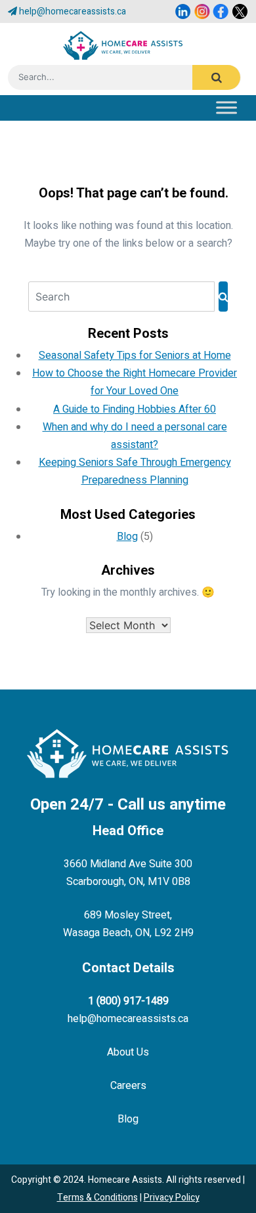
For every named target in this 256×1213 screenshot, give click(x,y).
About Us (128, 1052)
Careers (128, 1086)
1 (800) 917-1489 (128, 1001)
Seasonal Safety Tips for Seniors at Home (135, 355)
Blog (127, 537)
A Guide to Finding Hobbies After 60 (134, 409)
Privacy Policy (172, 1197)
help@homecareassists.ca (72, 11)
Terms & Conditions (97, 1197)
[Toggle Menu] (232, 105)
